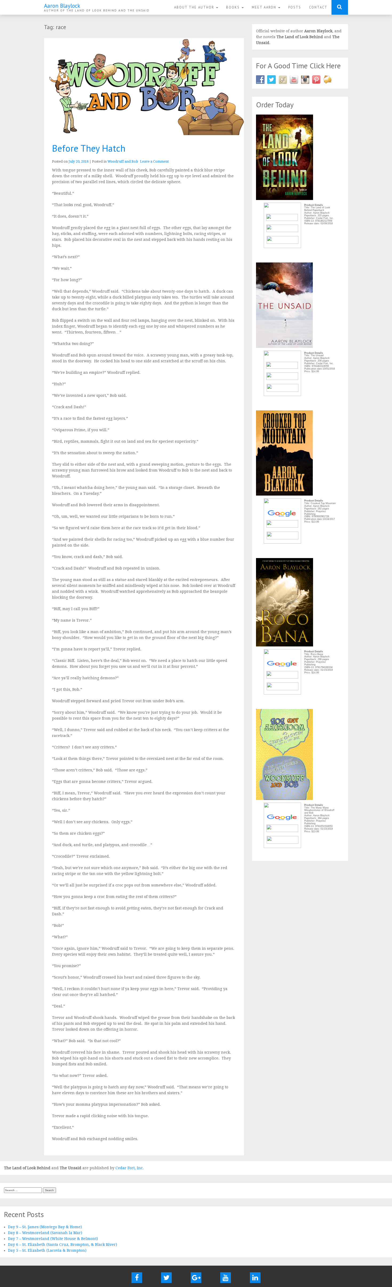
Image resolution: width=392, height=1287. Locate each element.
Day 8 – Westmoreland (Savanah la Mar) (45, 1233)
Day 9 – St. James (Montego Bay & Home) (45, 1227)
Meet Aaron (265, 7)
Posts (294, 7)
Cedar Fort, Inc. (129, 1168)
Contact (318, 7)
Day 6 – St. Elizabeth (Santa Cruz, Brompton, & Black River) (62, 1244)
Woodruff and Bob (122, 161)
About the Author (194, 7)
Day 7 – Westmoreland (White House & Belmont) (53, 1239)
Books (233, 7)
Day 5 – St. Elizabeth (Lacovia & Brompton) (47, 1250)
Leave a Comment (154, 161)
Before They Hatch (88, 148)
